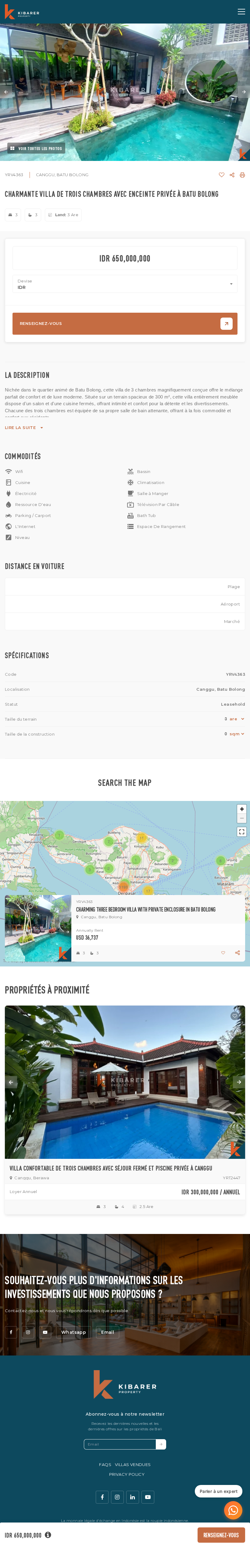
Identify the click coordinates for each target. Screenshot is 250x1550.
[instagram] (28, 1332)
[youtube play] (147, 1497)
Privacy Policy (127, 1474)
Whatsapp (73, 1332)
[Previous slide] (6, 92)
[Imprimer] (242, 175)
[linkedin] (132, 1497)
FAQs (105, 1464)
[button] (136, 860)
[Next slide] (244, 92)
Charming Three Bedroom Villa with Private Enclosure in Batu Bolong (146, 909)
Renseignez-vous (221, 1534)
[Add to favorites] (234, 1016)
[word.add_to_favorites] (221, 175)
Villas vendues (133, 1464)
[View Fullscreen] (241, 831)
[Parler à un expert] (233, 1510)
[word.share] (232, 175)
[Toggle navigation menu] (241, 11)
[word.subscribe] (161, 1444)
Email (107, 1332)
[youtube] (45, 1332)
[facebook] (11, 1332)
